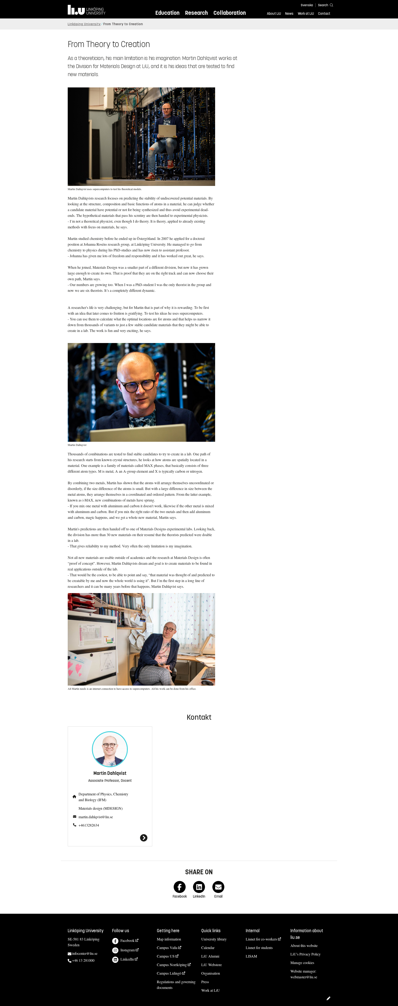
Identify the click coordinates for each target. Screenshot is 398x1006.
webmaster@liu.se (303, 976)
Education (167, 12)
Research (196, 12)
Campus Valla (167, 947)
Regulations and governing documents (176, 984)
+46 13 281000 (83, 960)
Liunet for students (259, 947)
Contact (324, 14)
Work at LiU (306, 14)
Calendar (207, 947)
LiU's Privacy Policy (305, 954)
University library (214, 939)
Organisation (210, 973)
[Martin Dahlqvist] (110, 838)
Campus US (166, 956)
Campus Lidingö (169, 973)
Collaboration (230, 12)
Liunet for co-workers (261, 939)
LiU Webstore (211, 964)
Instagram (127, 949)
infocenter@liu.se (84, 953)
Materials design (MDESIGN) (101, 808)
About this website (304, 945)
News (289, 14)
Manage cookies (302, 962)
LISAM (251, 956)
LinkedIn (127, 959)
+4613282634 (89, 825)
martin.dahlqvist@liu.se (96, 816)
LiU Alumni (210, 956)
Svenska (307, 5)
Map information (169, 939)
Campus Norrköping (172, 964)
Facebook (127, 940)
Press (205, 981)
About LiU (274, 14)
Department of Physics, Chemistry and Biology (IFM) (103, 796)
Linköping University (84, 24)
